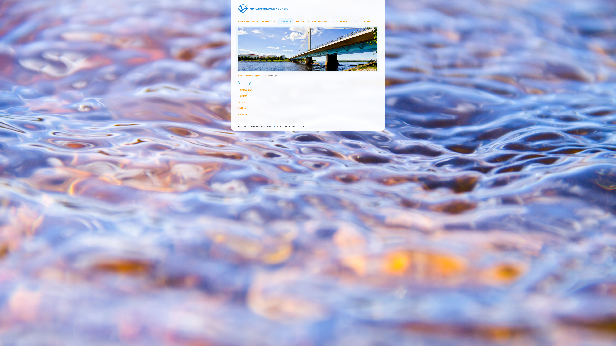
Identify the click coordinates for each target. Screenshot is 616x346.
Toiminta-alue (245, 89)
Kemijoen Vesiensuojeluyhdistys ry (253, 75)
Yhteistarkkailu (340, 21)
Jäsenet (242, 102)
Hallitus (242, 108)
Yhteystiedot (362, 21)
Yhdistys (285, 21)
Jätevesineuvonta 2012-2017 (311, 21)
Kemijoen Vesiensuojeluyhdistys (257, 21)
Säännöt (242, 114)
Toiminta (242, 95)
